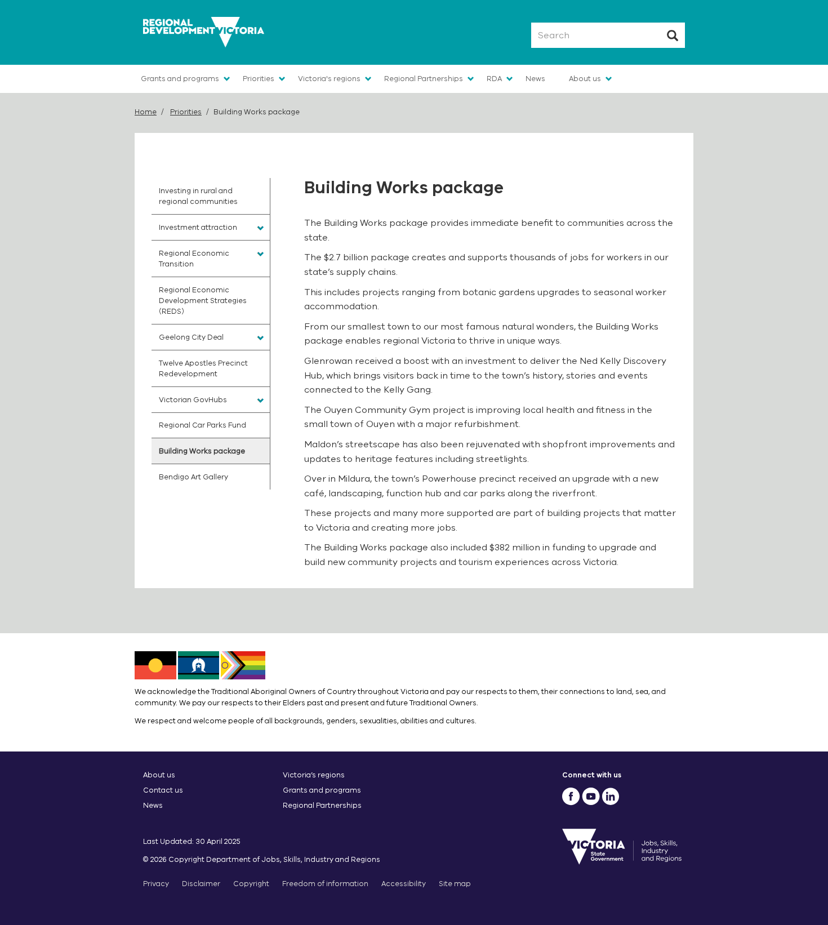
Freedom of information (325, 883)
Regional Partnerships (423, 78)
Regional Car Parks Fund (202, 425)
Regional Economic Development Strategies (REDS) (203, 300)
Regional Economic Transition (194, 258)
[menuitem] (211, 196)
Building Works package (202, 451)
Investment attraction (198, 227)
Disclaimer (201, 883)
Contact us (163, 790)
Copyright (251, 883)
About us (585, 78)
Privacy (156, 883)
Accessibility (403, 883)
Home (146, 112)
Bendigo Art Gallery (193, 477)
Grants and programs (180, 78)
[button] (261, 228)
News (535, 78)
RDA (494, 78)
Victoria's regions (329, 78)
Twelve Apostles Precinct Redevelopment (203, 368)
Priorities (258, 78)
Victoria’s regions (314, 775)
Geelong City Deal (191, 337)
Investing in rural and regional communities (198, 196)
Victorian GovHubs (193, 399)
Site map (455, 883)
